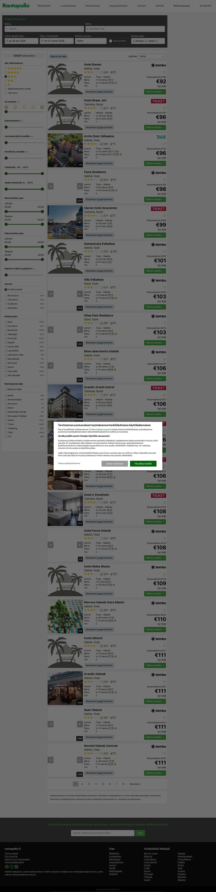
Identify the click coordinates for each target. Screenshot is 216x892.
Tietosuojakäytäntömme (69, 463)
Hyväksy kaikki (143, 463)
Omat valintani (114, 463)
